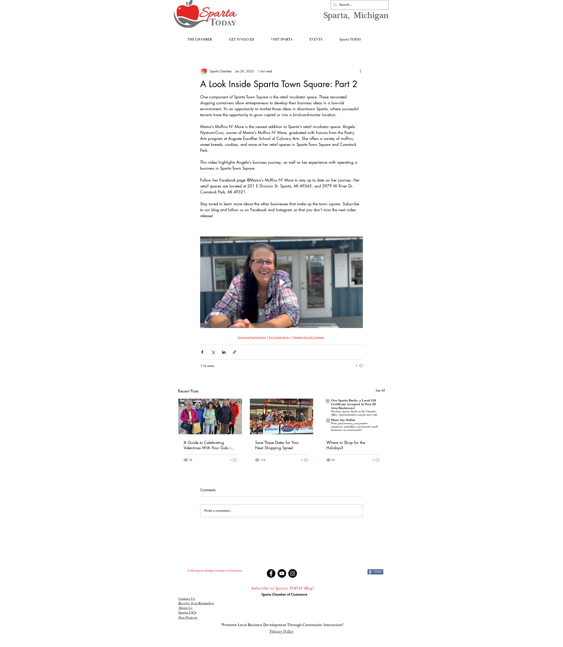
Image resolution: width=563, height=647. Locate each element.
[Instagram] (292, 573)
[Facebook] (271, 573)
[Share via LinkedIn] (224, 352)
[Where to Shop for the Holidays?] (353, 416)
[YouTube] (282, 573)
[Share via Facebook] (202, 352)
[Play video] (281, 282)
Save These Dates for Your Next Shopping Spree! (277, 445)
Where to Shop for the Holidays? (345, 445)
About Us (185, 608)
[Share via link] (234, 352)
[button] (199, 37)
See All (380, 390)
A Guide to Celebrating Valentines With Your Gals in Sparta (208, 445)
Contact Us (187, 598)
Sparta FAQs (187, 612)
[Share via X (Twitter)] (213, 352)
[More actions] (360, 71)
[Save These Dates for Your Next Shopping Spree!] (281, 416)
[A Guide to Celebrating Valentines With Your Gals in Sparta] (210, 416)
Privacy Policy (282, 631)
